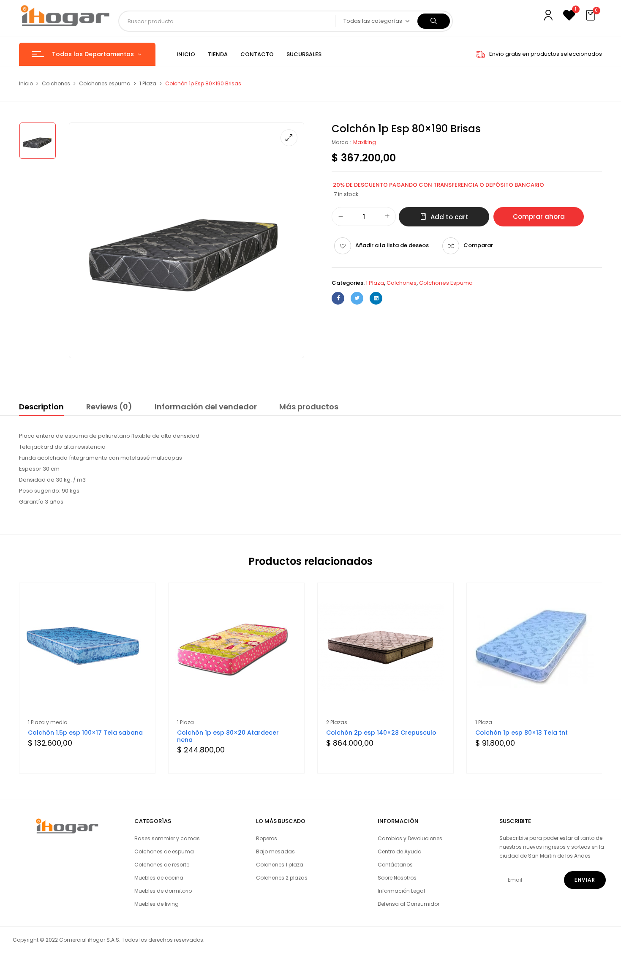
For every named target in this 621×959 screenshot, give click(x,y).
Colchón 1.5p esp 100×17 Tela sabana (85, 732)
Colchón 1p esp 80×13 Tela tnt (521, 732)
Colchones (56, 83)
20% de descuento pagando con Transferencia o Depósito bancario (438, 185)
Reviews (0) (109, 406)
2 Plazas (336, 722)
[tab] (41, 408)
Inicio (26, 83)
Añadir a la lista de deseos (392, 245)
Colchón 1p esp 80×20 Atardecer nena (228, 736)
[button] (591, 15)
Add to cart (449, 217)
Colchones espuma (105, 83)
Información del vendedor (206, 406)
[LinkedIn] (376, 298)
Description (41, 406)
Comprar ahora (539, 216)
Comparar (478, 245)
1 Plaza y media (48, 722)
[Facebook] (338, 298)
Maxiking (364, 142)
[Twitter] (357, 298)
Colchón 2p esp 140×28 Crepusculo (381, 732)
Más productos (308, 406)
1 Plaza (147, 83)
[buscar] (433, 21)
